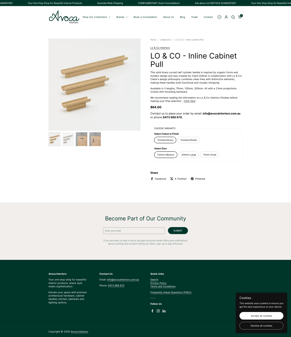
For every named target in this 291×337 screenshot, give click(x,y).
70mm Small (209, 154)
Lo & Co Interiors (160, 47)
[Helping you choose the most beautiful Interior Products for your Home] (219, 17)
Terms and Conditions (163, 286)
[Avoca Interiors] (64, 17)
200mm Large (188, 154)
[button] (233, 17)
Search (154, 279)
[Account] (226, 17)
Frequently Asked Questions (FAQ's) (170, 292)
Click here (189, 100)
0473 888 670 (116, 285)
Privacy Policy (158, 283)
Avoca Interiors (79, 331)
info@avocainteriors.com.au (123, 279)
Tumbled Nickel (188, 140)
